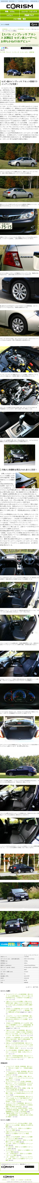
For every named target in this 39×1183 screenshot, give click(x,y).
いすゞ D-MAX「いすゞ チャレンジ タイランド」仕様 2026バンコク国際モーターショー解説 (19, 1158)
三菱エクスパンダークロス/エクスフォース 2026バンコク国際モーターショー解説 (19, 1132)
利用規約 (13, 1179)
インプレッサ (15, 52)
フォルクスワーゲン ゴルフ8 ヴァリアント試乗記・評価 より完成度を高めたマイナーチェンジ (19, 1093)
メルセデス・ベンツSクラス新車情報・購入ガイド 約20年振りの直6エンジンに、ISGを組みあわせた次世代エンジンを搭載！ (19, 1017)
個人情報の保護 (28, 1179)
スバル (27, 29)
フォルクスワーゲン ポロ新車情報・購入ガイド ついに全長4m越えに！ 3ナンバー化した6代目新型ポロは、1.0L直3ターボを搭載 (19, 996)
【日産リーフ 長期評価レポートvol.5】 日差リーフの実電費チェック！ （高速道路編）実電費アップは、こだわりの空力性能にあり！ (19, 1024)
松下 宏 (35, 987)
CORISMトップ (6, 29)
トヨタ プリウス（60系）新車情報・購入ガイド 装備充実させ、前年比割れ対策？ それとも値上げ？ (19, 1073)
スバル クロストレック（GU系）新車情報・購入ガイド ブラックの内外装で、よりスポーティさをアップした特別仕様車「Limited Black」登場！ (19, 1084)
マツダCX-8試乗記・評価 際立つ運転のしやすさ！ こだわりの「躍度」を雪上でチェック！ (19, 1052)
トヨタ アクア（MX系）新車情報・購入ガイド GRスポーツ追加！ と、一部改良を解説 (19, 1067)
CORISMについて (6, 1179)
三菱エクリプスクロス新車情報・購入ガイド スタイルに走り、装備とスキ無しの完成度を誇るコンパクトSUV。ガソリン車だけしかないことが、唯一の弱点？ (19, 1033)
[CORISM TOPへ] (19, 7)
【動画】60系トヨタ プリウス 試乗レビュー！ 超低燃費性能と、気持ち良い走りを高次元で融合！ (19, 1115)
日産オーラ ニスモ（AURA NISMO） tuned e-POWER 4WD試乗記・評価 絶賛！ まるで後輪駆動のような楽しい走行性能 (19, 1109)
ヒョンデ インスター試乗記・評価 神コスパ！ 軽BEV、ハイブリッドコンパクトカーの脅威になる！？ (19, 1078)
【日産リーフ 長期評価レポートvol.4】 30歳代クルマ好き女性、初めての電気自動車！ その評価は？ (19, 1039)
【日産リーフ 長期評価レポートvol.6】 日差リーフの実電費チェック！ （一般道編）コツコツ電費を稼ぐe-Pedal (19, 1010)
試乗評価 (31, 52)
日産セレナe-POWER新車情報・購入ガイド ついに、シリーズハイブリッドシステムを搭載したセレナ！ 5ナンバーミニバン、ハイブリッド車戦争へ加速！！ (19, 1045)
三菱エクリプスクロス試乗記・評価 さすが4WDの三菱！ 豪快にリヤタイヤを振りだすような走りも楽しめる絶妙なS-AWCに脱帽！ (19, 1003)
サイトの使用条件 (19, 1179)
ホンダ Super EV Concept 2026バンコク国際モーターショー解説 (19, 1141)
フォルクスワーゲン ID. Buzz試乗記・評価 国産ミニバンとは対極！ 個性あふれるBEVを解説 (19, 1125)
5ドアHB (2, 52)
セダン (26, 52)
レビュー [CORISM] (18, 29)
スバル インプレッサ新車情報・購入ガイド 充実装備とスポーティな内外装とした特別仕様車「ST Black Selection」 (19, 1104)
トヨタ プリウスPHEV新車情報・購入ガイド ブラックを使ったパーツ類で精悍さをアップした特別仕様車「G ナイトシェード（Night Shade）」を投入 (20, 1099)
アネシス (8, 52)
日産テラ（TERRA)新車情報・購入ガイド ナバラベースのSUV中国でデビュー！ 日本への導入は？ (19, 1057)
